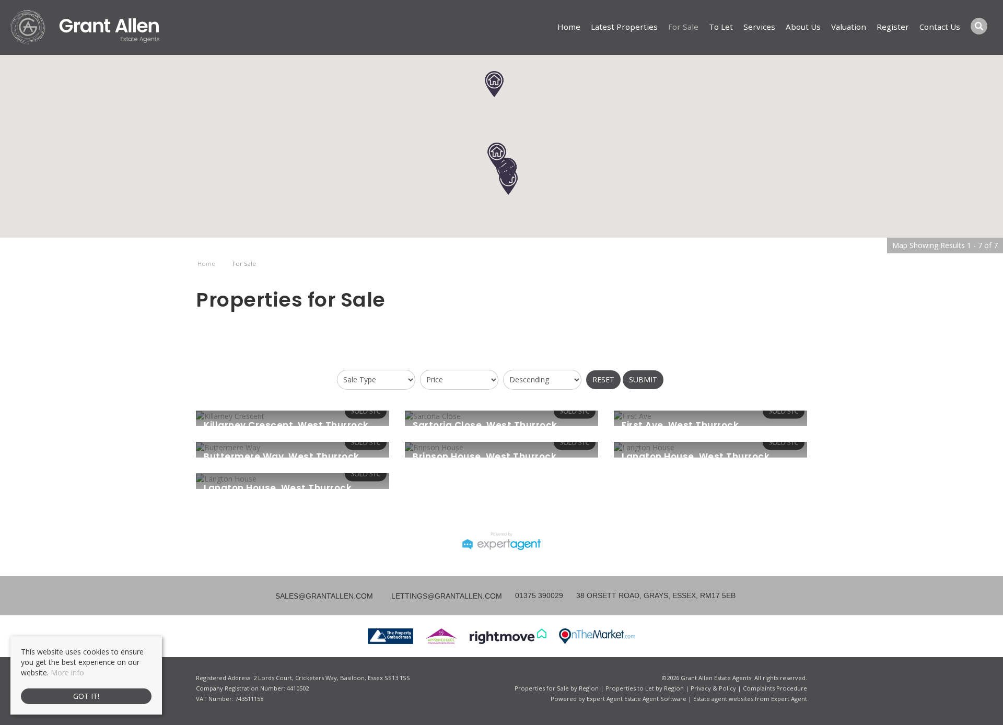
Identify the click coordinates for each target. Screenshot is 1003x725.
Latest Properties (624, 26)
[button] (508, 182)
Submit (643, 379)
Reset (603, 379)
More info (67, 672)
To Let (721, 26)
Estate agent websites (723, 699)
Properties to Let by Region (644, 688)
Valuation (848, 26)
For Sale (683, 26)
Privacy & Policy (713, 688)
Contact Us (939, 26)
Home (568, 26)
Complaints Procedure (775, 688)
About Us (803, 26)
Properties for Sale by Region (557, 688)
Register (893, 26)
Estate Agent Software (655, 699)
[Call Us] (513, 595)
